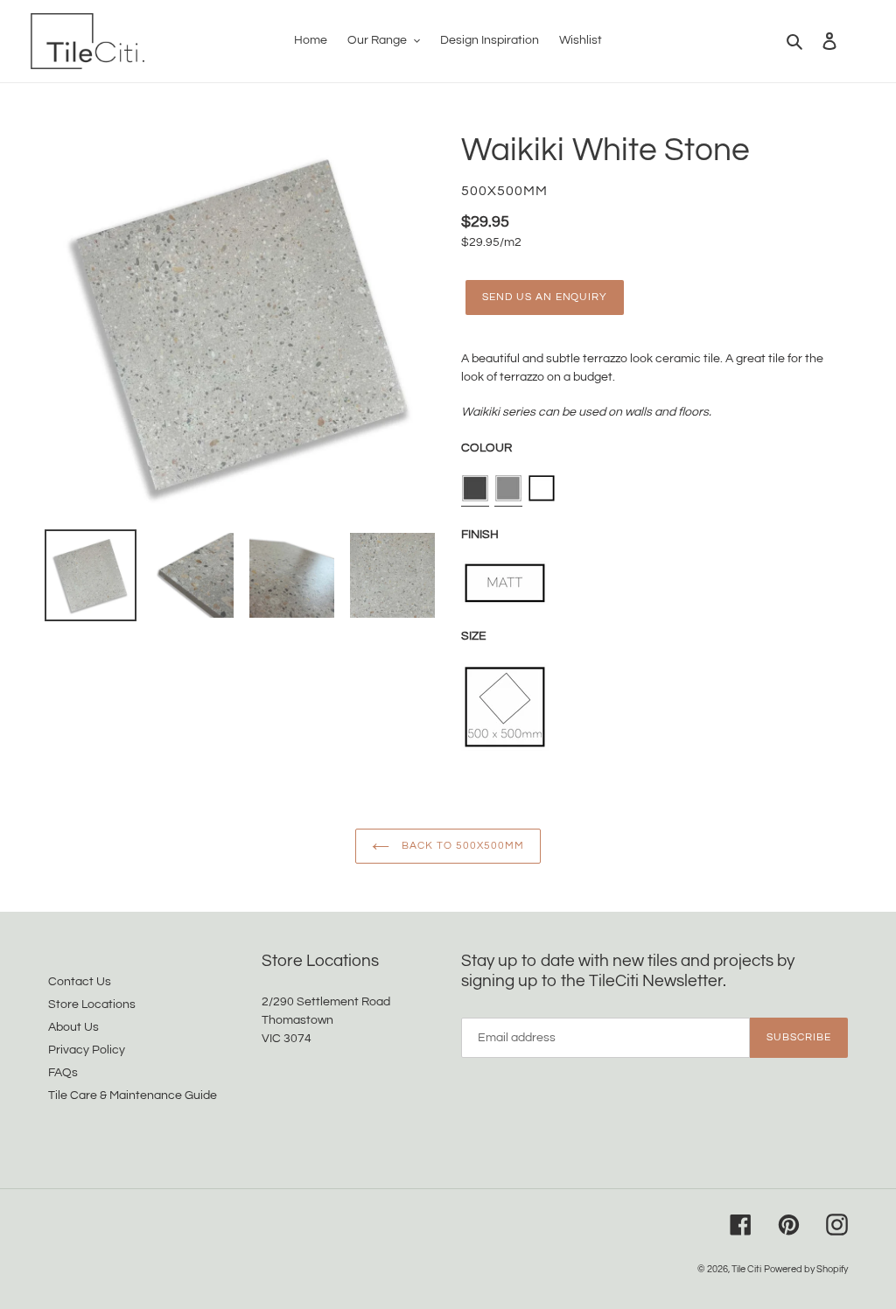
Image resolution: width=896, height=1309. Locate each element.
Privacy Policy (86, 1050)
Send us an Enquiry (544, 297)
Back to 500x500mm (460, 845)
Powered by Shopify (806, 1269)
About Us (73, 1027)
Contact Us (79, 982)
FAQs (63, 1073)
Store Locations (92, 1004)
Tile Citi (746, 1269)
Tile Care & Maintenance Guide (132, 1095)
